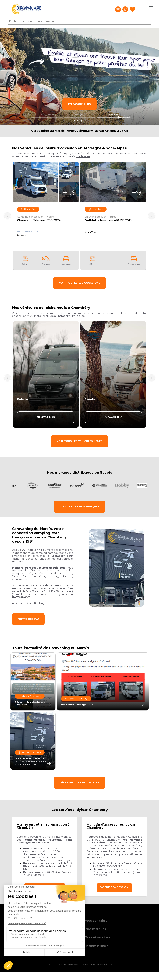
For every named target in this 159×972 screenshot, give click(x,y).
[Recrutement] (118, 9)
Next (151, 216)
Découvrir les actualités (79, 782)
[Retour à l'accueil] (26, 9)
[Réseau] (125, 9)
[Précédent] (118, 117)
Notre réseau (28, 619)
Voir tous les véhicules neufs (79, 441)
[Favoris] (132, 9)
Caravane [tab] (112, 114)
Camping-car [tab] (47, 114)
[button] (83, 156)
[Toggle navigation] (151, 8)
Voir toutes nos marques (79, 506)
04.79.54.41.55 (55, 872)
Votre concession (114, 887)
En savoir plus (79, 104)
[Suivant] (127, 117)
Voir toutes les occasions (79, 282)
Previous (7, 216)
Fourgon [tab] (79, 114)
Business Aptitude (102, 964)
